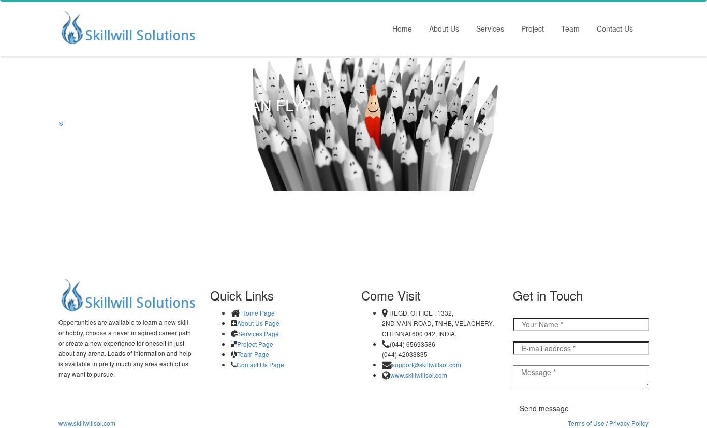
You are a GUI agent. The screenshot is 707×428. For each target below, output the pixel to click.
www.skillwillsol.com (418, 375)
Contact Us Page (260, 365)
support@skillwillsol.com (426, 365)
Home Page (258, 313)
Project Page (255, 344)
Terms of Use (586, 423)
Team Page (253, 354)
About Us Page (258, 323)
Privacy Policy (629, 423)
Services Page (258, 334)
